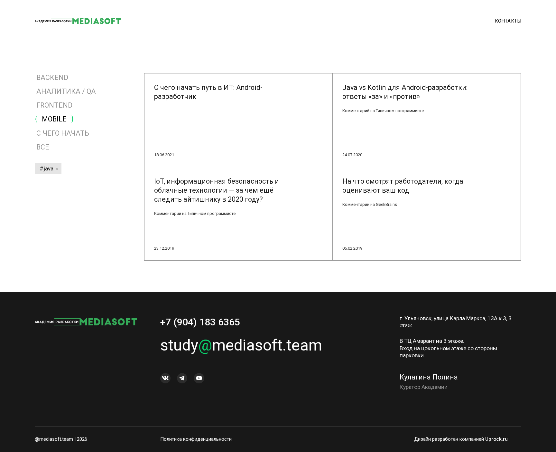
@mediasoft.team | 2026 (61, 439)
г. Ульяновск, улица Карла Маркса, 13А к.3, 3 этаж (456, 322)
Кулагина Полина (429, 377)
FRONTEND (54, 105)
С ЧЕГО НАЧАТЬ (63, 133)
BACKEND (52, 77)
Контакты (508, 21)
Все (42, 147)
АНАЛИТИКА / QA (66, 91)
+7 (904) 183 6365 (200, 322)
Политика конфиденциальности (196, 439)
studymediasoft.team (241, 345)
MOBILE (54, 119)
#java (46, 168)
